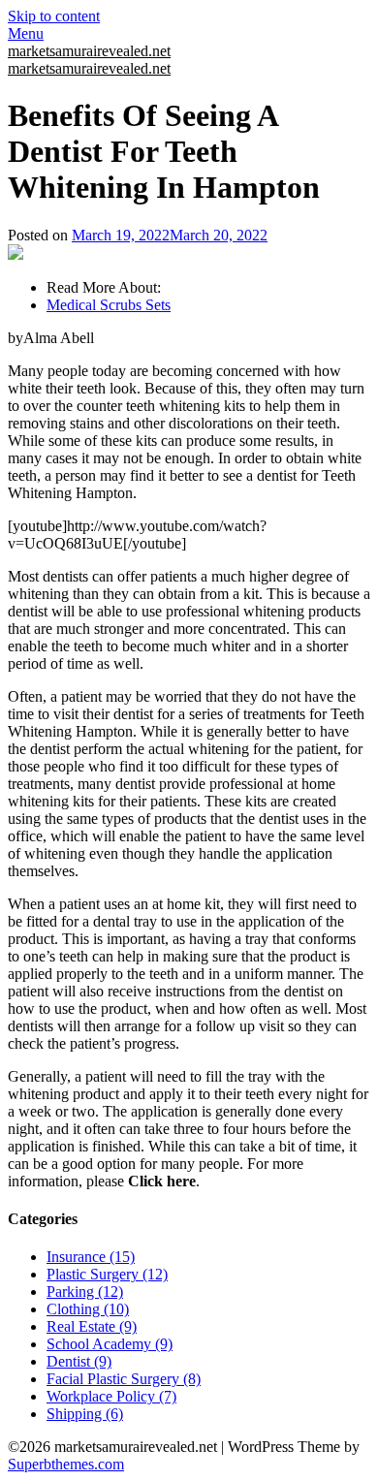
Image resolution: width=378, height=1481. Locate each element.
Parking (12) (85, 1291)
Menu (26, 33)
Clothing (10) (88, 1309)
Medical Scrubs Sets (109, 305)
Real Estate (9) (92, 1326)
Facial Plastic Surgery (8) (124, 1379)
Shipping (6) (85, 1413)
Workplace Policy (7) (111, 1396)
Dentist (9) (79, 1361)
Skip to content (54, 16)
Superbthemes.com (66, 1464)
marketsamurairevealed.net (89, 51)
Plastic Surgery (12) (107, 1274)
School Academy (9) (110, 1344)
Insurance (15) (91, 1256)
